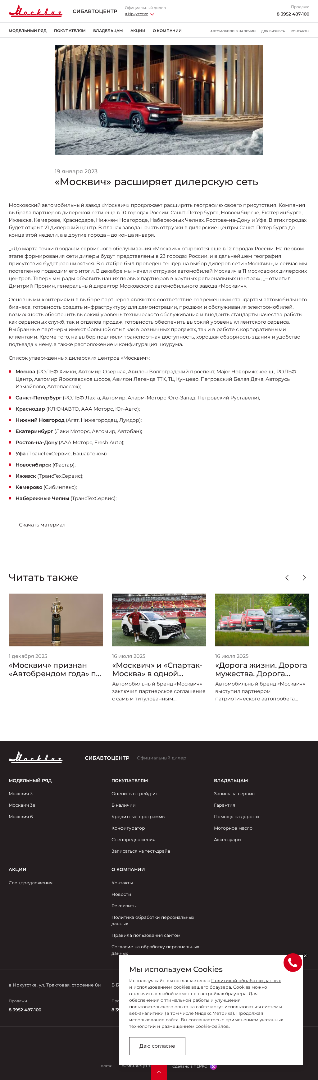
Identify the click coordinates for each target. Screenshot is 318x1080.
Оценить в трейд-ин (134, 793)
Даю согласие (157, 1046)
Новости (121, 894)
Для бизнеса (273, 31)
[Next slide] (304, 578)
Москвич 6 (21, 816)
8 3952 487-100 (293, 14)
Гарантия (224, 805)
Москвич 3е (22, 805)
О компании (167, 30)
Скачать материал (42, 525)
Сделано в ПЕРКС (189, 1066)
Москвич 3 (21, 793)
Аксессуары (227, 839)
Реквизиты (124, 906)
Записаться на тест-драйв (140, 851)
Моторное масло (233, 828)
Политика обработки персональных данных (152, 920)
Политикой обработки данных (246, 980)
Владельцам (108, 30)
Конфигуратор (128, 828)
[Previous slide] (287, 578)
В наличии (123, 805)
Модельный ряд (28, 30)
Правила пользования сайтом (145, 935)
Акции (137, 30)
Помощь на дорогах (236, 816)
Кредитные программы (138, 816)
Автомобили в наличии (233, 31)
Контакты (300, 31)
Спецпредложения (133, 839)
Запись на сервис (234, 793)
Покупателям (70, 30)
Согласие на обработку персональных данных (155, 950)
